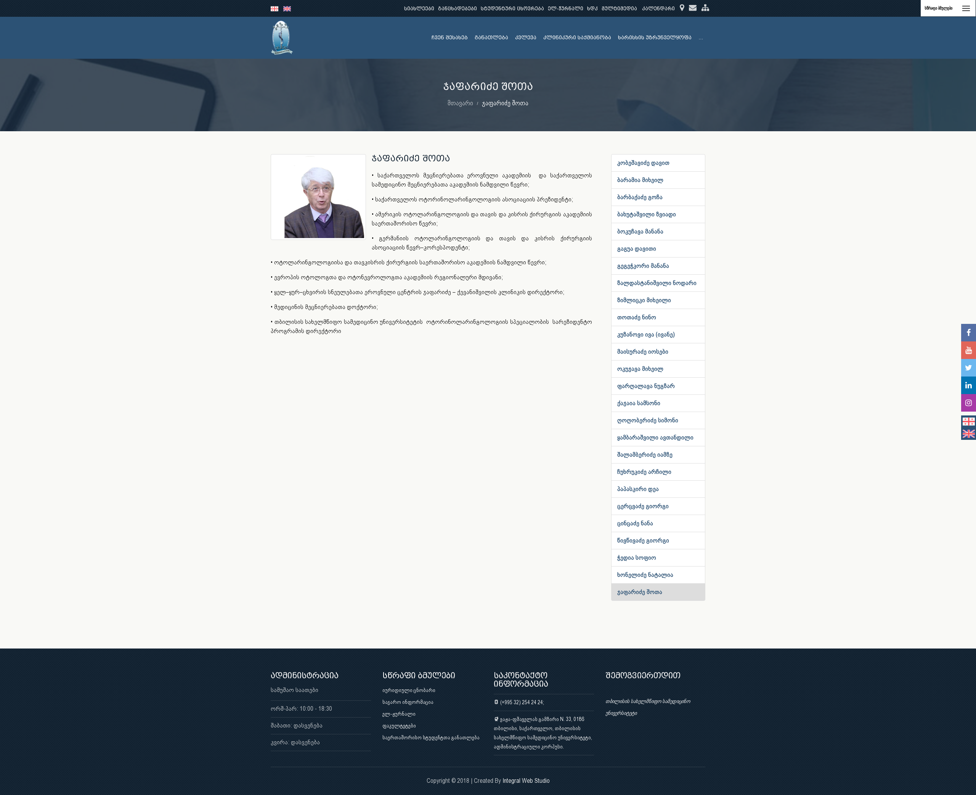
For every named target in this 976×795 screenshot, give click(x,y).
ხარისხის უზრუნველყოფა (655, 37)
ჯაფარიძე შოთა (639, 591)
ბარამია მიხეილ (640, 179)
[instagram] (969, 402)
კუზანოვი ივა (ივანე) (646, 334)
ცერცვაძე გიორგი (643, 506)
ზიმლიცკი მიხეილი (644, 300)
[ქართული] (277, 8)
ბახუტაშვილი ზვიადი (646, 214)
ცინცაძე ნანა (635, 523)
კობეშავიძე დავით (643, 162)
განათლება (491, 37)
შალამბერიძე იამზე (645, 454)
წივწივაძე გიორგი (643, 540)
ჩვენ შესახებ (450, 37)
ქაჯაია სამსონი (638, 403)
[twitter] (968, 367)
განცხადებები (457, 8)
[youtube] (969, 350)
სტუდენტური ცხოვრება (512, 8)
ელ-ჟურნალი (565, 8)
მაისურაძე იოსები (642, 351)
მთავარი (460, 103)
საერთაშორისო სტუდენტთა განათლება (431, 737)
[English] (289, 8)
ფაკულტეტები (399, 726)
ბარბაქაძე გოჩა (640, 197)
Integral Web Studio (526, 780)
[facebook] (968, 332)
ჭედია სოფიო (636, 557)
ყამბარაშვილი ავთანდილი (655, 437)
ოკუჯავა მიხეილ (640, 368)
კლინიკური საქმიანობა (577, 37)
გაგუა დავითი (636, 248)
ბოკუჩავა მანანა (640, 231)
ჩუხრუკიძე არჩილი (644, 471)
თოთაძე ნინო (636, 317)
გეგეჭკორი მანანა (643, 265)
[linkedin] (969, 385)
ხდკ (592, 8)
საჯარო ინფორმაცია (407, 702)
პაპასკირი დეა (638, 488)
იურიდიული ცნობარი (408, 690)
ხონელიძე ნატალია (645, 574)
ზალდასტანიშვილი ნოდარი (657, 282)
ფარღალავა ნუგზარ (646, 385)
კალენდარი (658, 8)
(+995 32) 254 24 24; (521, 702)
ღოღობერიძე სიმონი (647, 420)
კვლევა (525, 37)
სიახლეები (419, 8)
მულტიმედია (619, 8)
